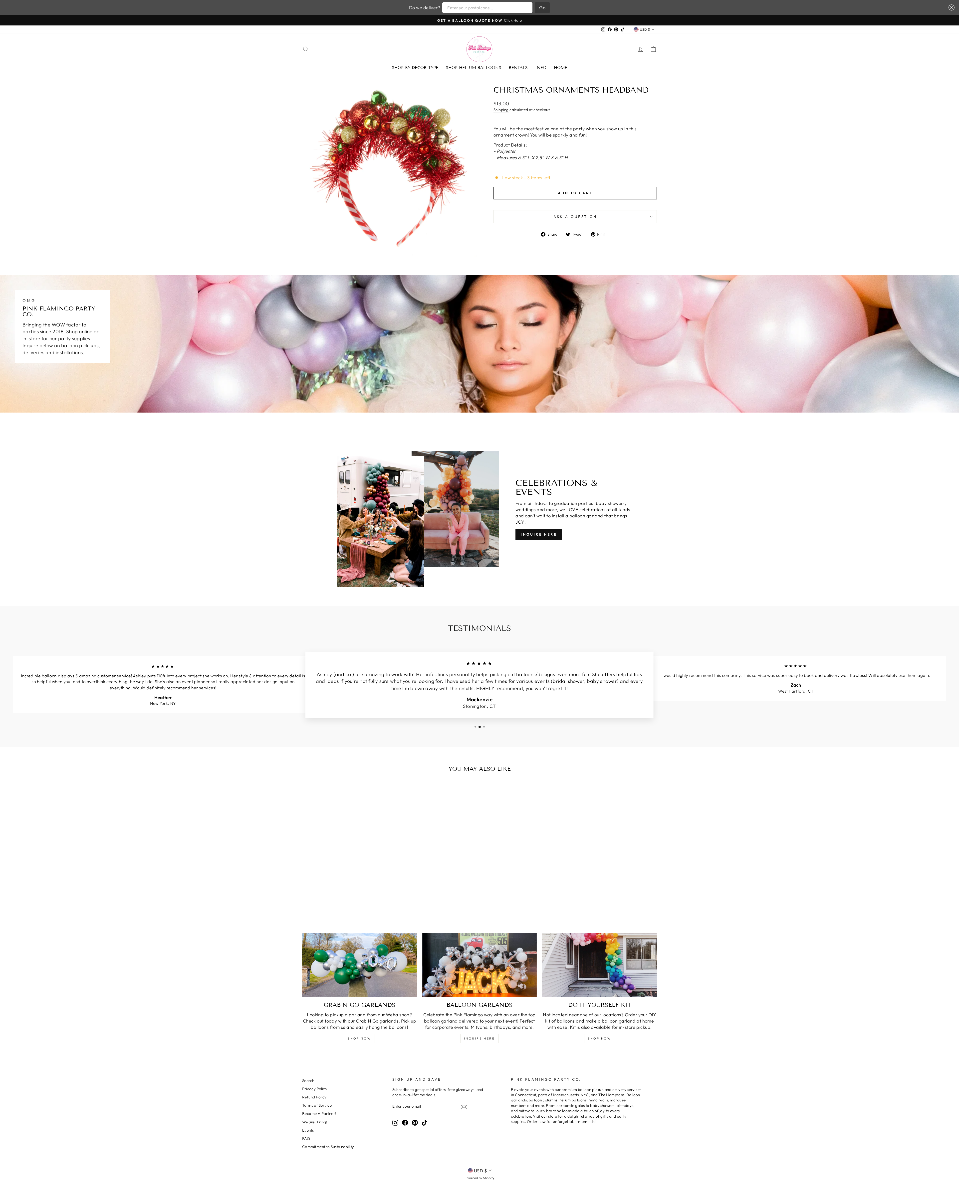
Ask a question (575, 216)
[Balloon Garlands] (479, 965)
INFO (540, 67)
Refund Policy (314, 1097)
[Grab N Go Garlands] (359, 965)
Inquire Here (539, 534)
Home (560, 67)
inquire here (479, 1038)
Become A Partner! (319, 1113)
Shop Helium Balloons (473, 67)
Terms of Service (317, 1105)
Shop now (599, 1038)
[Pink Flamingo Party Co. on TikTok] (425, 1123)
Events (308, 1130)
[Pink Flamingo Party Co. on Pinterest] (415, 1123)
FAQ (306, 1138)
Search (308, 1080)
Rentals (518, 67)
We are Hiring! (314, 1122)
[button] (950, 7)
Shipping (501, 109)
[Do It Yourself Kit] (599, 965)
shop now (359, 1038)
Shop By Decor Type (415, 67)
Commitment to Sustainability (328, 1146)
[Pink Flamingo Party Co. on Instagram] (395, 1123)
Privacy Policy (314, 1088)
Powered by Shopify (479, 1178)
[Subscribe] (464, 1106)
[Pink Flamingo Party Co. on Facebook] (405, 1123)
